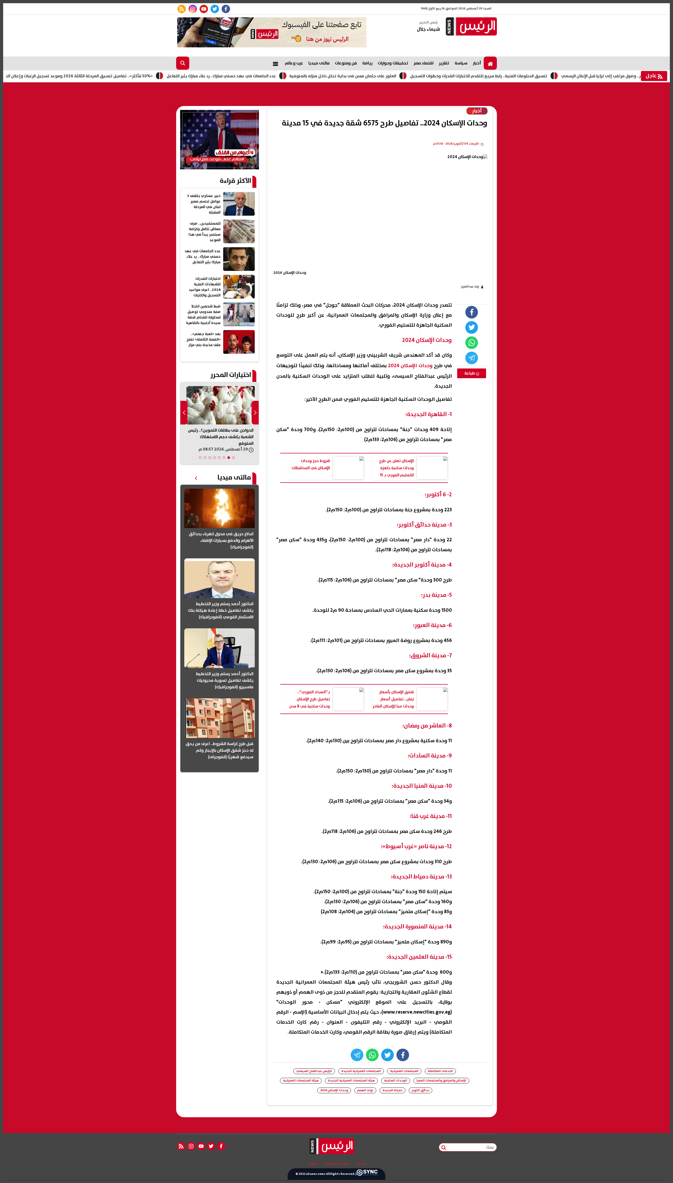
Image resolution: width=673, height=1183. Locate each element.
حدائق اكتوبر (420, 1090)
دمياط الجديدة (392, 1090)
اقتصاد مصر (424, 63)
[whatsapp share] (471, 342)
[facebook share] (471, 312)
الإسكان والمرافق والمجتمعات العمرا (441, 1080)
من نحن (360, 1164)
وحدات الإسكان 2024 (334, 1090)
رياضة (367, 63)
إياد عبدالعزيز (470, 286)
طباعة (470, 373)
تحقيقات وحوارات (393, 63)
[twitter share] (471, 327)
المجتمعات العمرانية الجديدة (361, 1071)
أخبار (477, 63)
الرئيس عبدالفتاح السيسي (314, 1071)
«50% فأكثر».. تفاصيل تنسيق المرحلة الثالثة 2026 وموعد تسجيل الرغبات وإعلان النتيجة (117, 76)
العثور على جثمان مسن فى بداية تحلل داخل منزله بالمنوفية (385, 76)
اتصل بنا (313, 1164)
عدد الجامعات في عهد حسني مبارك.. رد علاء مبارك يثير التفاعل (263, 76)
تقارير (444, 63)
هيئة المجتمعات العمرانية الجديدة (351, 1080)
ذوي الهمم (365, 1090)
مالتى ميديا (319, 63)
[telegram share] (471, 358)
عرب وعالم (294, 63)
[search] (182, 63)
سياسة (461, 63)
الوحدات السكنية (395, 1080)
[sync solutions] (367, 1174)
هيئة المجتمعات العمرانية (301, 1080)
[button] (233, 457)
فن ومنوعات (346, 63)
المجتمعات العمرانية (404, 1071)
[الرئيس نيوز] (470, 27)
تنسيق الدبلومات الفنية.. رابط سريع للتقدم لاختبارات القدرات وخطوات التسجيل (521, 76)
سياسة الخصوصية (336, 1164)
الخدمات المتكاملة (440, 1071)
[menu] (275, 63)
